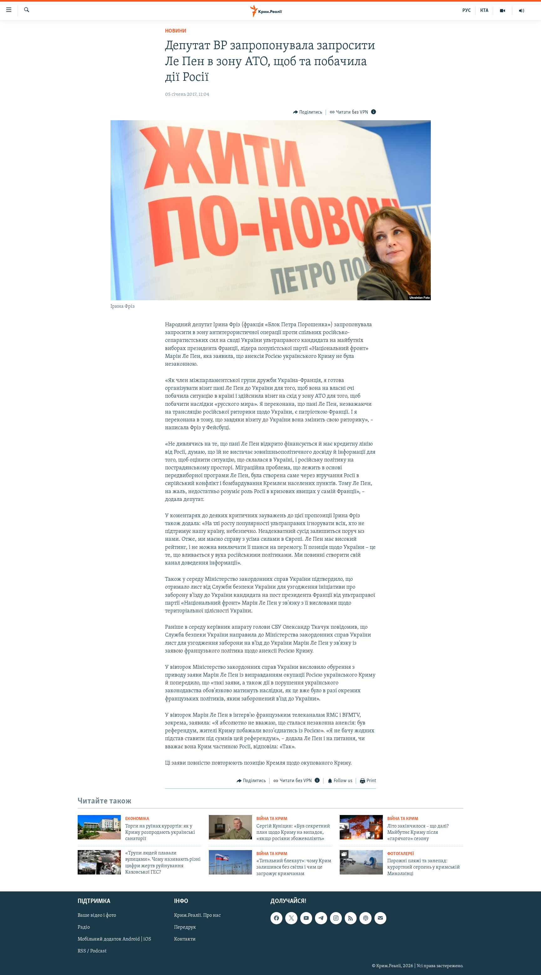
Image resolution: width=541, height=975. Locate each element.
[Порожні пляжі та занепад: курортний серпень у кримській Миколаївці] (361, 862)
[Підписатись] (380, 918)
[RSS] (351, 918)
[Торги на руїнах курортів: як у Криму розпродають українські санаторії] (99, 827)
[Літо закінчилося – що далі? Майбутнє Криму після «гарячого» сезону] (361, 827)
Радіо (84, 927)
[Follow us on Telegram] (321, 918)
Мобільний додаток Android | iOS (114, 939)
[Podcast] (365, 918)
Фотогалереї (400, 854)
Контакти (185, 939)
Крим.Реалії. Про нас (197, 915)
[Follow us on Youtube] (306, 918)
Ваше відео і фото (97, 915)
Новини (175, 31)
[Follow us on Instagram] (336, 918)
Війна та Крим (271, 819)
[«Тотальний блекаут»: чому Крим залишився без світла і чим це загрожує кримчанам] (230, 862)
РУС (466, 10)
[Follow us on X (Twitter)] (291, 918)
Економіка (137, 819)
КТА (484, 10)
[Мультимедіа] (502, 10)
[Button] (307, 112)
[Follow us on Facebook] (276, 918)
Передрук (185, 927)
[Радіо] (521, 10)
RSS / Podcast (92, 951)
